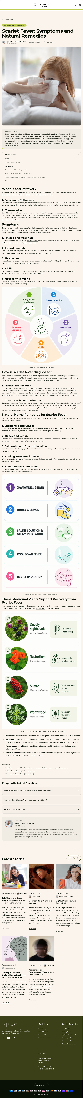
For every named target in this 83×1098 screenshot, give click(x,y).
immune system (32, 241)
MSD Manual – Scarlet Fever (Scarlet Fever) (19, 772)
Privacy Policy (66, 1028)
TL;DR (7, 159)
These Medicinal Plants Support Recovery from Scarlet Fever (25, 177)
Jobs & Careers (43, 1028)
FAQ (6, 181)
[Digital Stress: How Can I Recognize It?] (67, 874)
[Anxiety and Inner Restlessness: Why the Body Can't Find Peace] (40, 945)
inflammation (40, 608)
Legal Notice (65, 1025)
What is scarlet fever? (12, 163)
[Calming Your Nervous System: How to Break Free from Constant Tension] (14, 945)
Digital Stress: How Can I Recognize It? (65, 899)
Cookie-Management (68, 1041)
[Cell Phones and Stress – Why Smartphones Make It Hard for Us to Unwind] (14, 874)
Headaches (6, 261)
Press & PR (42, 1031)
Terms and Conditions (68, 1037)
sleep (63, 469)
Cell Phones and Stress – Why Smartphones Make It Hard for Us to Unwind (13, 900)
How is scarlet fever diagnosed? (16, 170)
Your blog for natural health (14, 25)
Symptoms (9, 166)
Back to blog (9, 19)
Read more (5, 928)
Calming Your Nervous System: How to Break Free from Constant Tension (14, 971)
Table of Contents (10, 155)
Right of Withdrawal (68, 1031)
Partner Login (42, 1025)
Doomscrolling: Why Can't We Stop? (39, 899)
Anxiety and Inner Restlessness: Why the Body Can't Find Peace (38, 971)
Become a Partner (44, 1034)
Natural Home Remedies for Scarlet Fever (18, 173)
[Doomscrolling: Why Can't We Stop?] (40, 874)
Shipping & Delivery (67, 1034)
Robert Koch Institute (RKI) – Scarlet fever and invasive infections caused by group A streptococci (36, 766)
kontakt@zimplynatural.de (46, 1063)
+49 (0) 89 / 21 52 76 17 (46, 1066)
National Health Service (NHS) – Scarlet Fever (20, 769)
